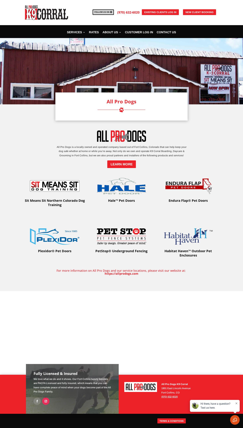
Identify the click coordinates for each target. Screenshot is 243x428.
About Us (110, 32)
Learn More (122, 164)
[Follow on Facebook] (37, 401)
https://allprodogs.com (121, 274)
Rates (94, 32)
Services (74, 32)
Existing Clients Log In (160, 12)
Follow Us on (101, 12)
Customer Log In (139, 32)
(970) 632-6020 (128, 12)
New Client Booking (199, 12)
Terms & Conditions (171, 421)
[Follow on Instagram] (45, 401)
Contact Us (166, 32)
